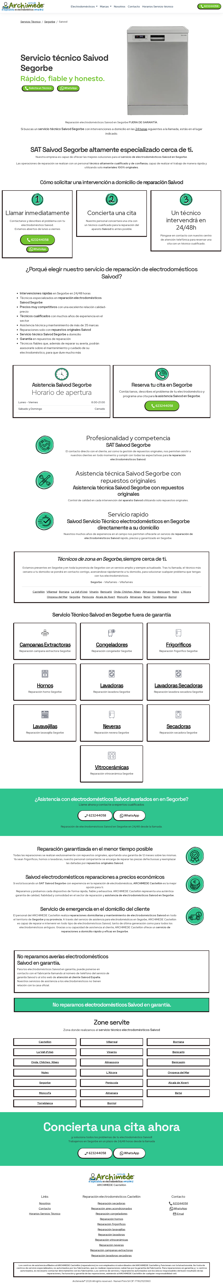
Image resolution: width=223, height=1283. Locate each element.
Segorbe (49, 21)
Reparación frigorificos (111, 1224)
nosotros (119, 6)
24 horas (141, 129)
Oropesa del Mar (57, 597)
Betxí (147, 597)
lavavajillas (45, 726)
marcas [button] (104, 6)
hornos (45, 685)
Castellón (39, 591)
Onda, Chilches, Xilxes (127, 591)
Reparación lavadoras (111, 1234)
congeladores (112, 644)
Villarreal (52, 591)
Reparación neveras (111, 1245)
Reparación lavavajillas (111, 1229)
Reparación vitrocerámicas (111, 1239)
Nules (175, 591)
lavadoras (111, 685)
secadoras (179, 726)
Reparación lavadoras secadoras (111, 1255)
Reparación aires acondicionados (111, 1208)
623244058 (211, 6)
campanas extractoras (45, 644)
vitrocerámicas (111, 767)
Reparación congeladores (111, 1213)
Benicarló (106, 591)
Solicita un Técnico (40, 88)
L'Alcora (186, 591)
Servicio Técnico (30, 21)
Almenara (136, 597)
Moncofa (122, 597)
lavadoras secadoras (178, 685)
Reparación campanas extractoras (111, 1250)
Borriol (173, 597)
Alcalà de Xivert (105, 597)
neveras (112, 726)
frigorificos (178, 644)
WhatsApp (70, 88)
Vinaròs (94, 591)
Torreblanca (159, 597)
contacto (134, 6)
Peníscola (88, 597)
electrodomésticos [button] (83, 6)
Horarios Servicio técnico (157, 6)
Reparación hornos (111, 1219)
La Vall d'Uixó (79, 591)
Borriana (64, 591)
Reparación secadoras (111, 1203)
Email (180, 1213)
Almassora (149, 591)
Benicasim (164, 591)
